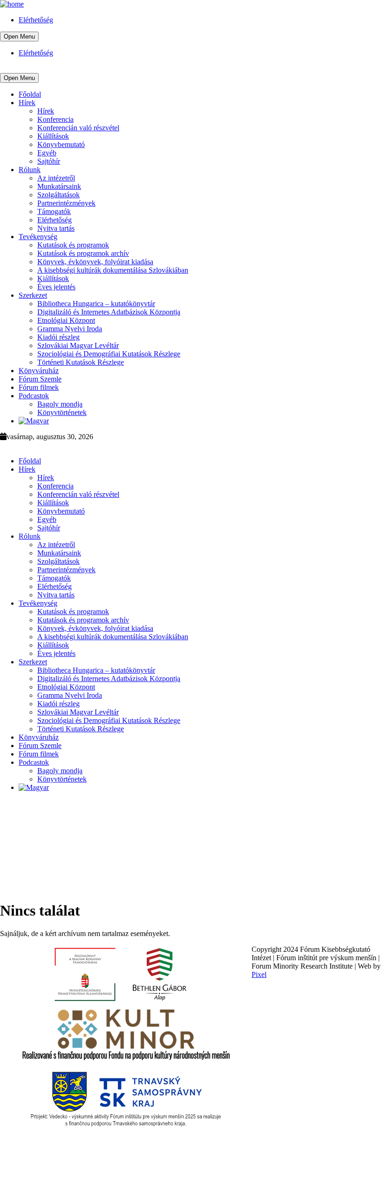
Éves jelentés (56, 287)
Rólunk (30, 170)
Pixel (259, 974)
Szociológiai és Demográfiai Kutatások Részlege (108, 354)
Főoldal (30, 94)
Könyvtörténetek (62, 412)
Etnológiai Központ (66, 320)
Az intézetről (56, 178)
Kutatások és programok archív (83, 253)
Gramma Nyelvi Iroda (69, 329)
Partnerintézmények (66, 203)
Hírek (27, 103)
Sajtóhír (48, 161)
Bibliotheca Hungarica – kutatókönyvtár (96, 304)
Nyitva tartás (56, 228)
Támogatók (54, 211)
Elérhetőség (36, 20)
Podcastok (34, 396)
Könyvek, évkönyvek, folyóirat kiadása (95, 262)
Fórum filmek (39, 387)
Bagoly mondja (59, 404)
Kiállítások (53, 136)
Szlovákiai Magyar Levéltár (78, 345)
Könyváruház (39, 371)
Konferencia (55, 119)
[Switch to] (34, 421)
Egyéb (46, 153)
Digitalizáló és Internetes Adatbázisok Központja (108, 312)
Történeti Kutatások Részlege (80, 362)
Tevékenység (38, 237)
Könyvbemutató (61, 144)
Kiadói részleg (58, 337)
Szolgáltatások (58, 195)
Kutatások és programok (73, 245)
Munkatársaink (59, 186)
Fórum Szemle (40, 379)
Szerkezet (33, 295)
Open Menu (19, 36)
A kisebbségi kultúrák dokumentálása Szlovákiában (112, 270)
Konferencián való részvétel (78, 128)
